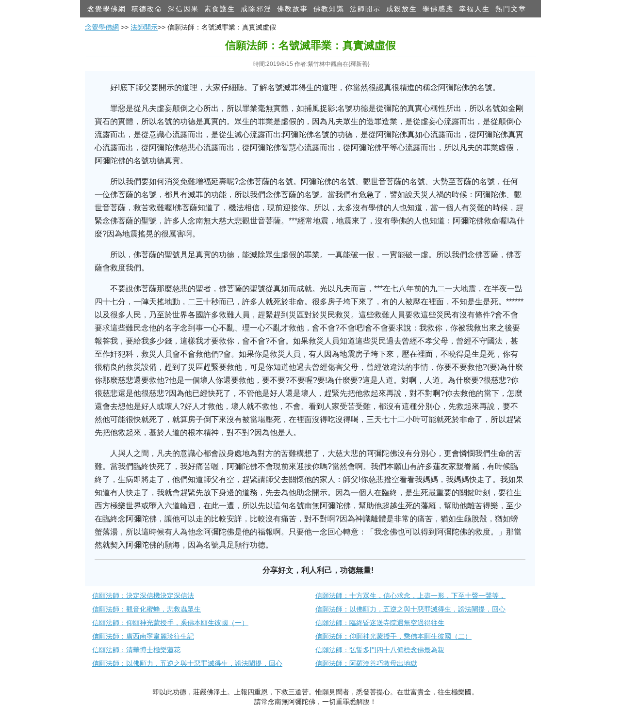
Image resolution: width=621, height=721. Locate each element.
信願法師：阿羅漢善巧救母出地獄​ (366, 663)
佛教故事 (292, 9)
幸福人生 (474, 9)
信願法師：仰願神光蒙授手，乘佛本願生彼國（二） (393, 636)
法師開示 (365, 9)
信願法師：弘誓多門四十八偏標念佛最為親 (379, 650)
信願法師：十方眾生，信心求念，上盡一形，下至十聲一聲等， (410, 595)
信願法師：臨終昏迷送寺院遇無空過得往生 (379, 623)
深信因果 (183, 9)
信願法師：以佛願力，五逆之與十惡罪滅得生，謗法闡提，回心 (410, 609)
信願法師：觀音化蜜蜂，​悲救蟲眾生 (146, 609)
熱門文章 (510, 9)
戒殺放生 (401, 9)
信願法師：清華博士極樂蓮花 (136, 650)
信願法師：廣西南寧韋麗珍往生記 (143, 636)
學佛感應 (438, 9)
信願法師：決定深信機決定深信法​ (143, 595)
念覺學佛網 (106, 9)
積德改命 (147, 9)
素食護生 (219, 9)
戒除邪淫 (256, 9)
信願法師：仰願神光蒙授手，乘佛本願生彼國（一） (170, 623)
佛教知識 (328, 9)
